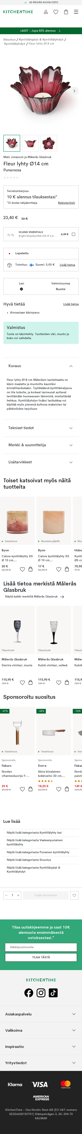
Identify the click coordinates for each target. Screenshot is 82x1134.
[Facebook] (29, 993)
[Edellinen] (7, 91)
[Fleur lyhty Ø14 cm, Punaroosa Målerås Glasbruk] (41, 90)
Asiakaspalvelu (18, 1014)
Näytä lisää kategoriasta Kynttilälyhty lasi (34, 832)
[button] (11, 177)
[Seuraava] (74, 91)
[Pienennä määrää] (6, 895)
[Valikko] (76, 12)
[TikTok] (53, 993)
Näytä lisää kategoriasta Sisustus (29, 859)
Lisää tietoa (67, 265)
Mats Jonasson (13, 157)
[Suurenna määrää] (18, 895)
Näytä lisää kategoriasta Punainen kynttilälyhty (38, 852)
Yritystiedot (16, 1062)
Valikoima (13, 1030)
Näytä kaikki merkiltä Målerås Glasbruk (31, 596)
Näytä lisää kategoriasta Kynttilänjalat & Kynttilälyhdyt (33, 869)
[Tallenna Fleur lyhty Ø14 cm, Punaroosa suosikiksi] (74, 895)
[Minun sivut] (46, 12)
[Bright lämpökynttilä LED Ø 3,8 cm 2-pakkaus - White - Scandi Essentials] (10, 234)
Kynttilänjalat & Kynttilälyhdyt (41, 39)
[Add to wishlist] (22, 569)
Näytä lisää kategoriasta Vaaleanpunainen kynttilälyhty (35, 842)
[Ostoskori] (66, 12)
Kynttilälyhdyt (14, 44)
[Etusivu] (18, 11)
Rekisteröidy (66, 202)
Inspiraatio (14, 1046)
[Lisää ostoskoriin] (30, 569)
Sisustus (9, 39)
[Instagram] (41, 993)
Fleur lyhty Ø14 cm (41, 43)
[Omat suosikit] (56, 12)
